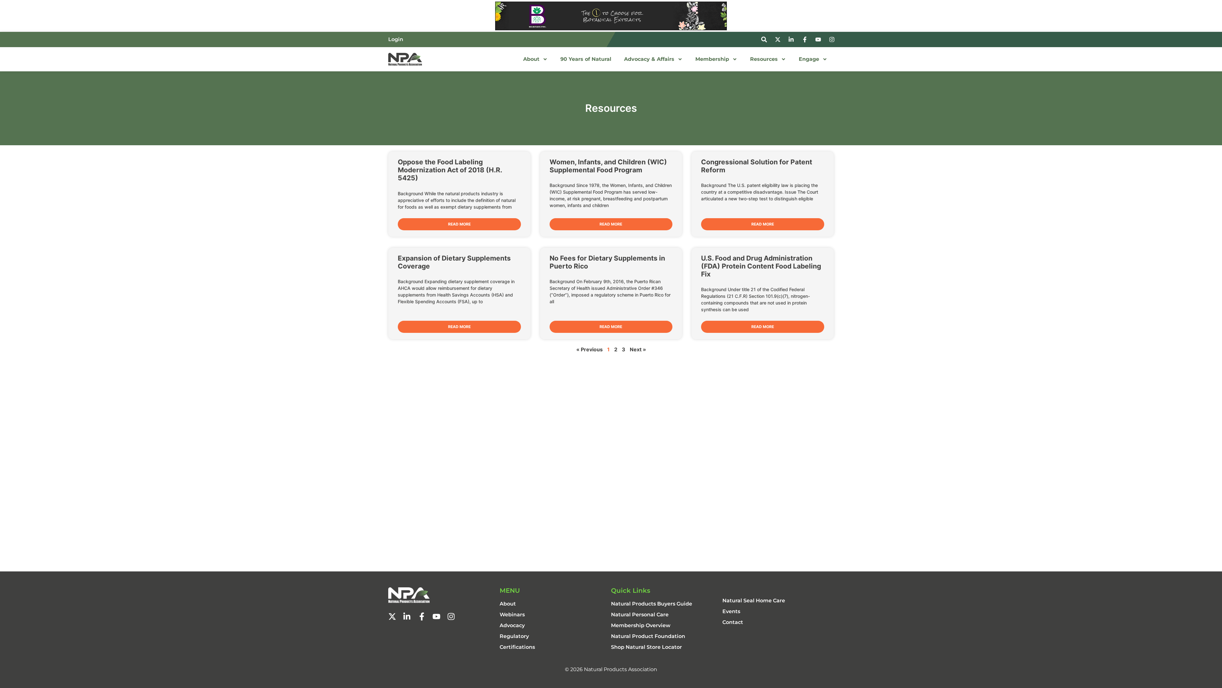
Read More (459, 224)
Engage (809, 59)
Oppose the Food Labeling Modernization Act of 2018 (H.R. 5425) (450, 170)
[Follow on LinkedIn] (792, 39)
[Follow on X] (778, 39)
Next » (638, 349)
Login (395, 39)
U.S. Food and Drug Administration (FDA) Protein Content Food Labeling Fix (761, 266)
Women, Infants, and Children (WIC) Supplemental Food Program (608, 166)
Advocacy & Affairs (649, 59)
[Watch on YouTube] (819, 39)
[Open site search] (765, 39)
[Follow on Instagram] (832, 39)
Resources (764, 59)
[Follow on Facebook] (805, 39)
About (531, 59)
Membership (712, 59)
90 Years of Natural (585, 59)
